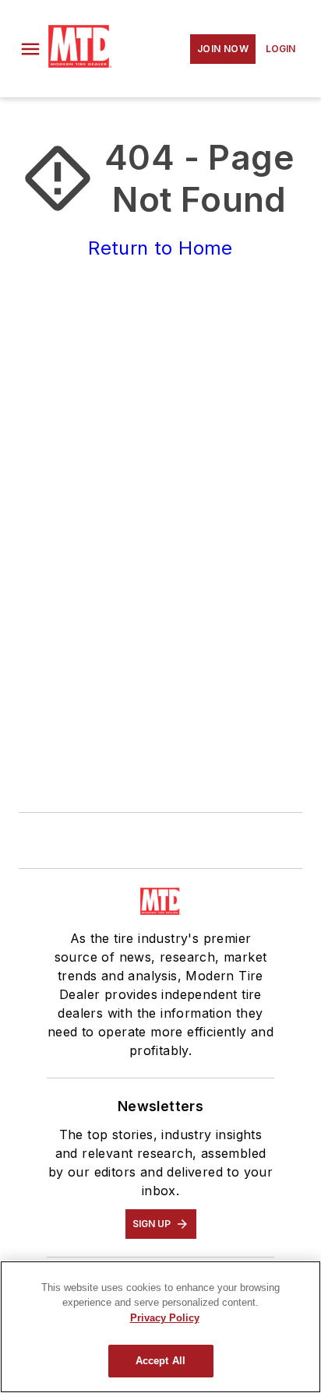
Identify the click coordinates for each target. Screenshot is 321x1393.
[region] (160, 1327)
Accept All (160, 1361)
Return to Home (160, 248)
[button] (30, 49)
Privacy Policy (164, 1318)
